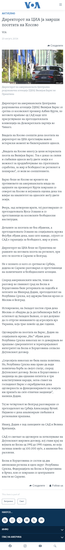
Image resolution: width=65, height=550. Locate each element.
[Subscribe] (41, 520)
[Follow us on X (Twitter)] (20, 520)
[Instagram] (25, 546)
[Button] (55, 46)
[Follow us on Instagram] (12, 520)
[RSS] (34, 520)
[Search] (55, 546)
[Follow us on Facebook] (5, 520)
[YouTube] (40, 546)
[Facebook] (10, 546)
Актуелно (8, 13)
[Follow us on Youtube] (27, 520)
